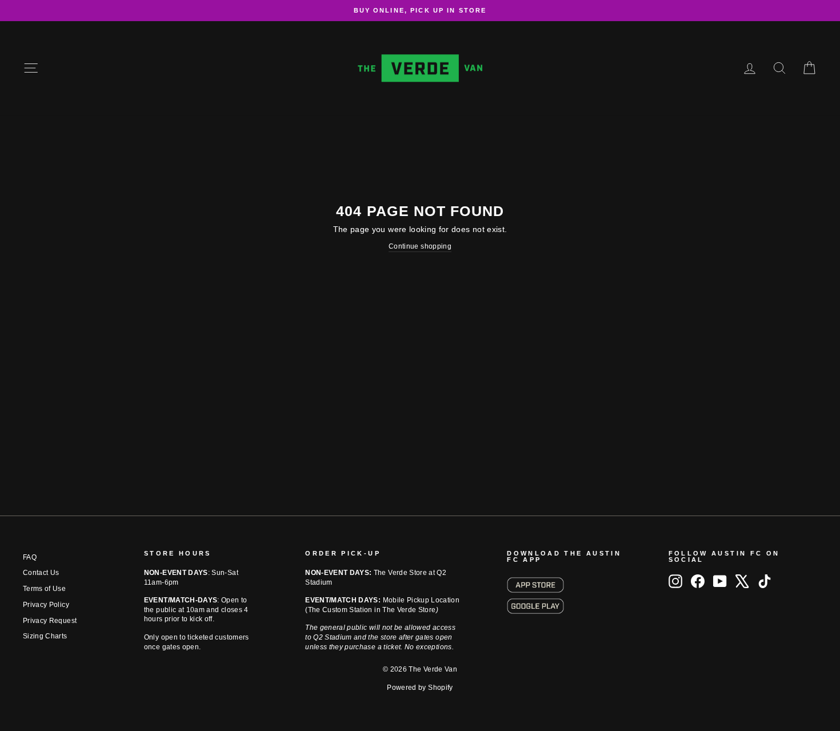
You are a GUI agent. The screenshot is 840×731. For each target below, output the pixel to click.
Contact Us (41, 573)
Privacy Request (50, 621)
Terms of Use (44, 589)
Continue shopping (420, 246)
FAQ (30, 557)
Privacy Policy (46, 605)
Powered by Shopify (420, 688)
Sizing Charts (45, 636)
